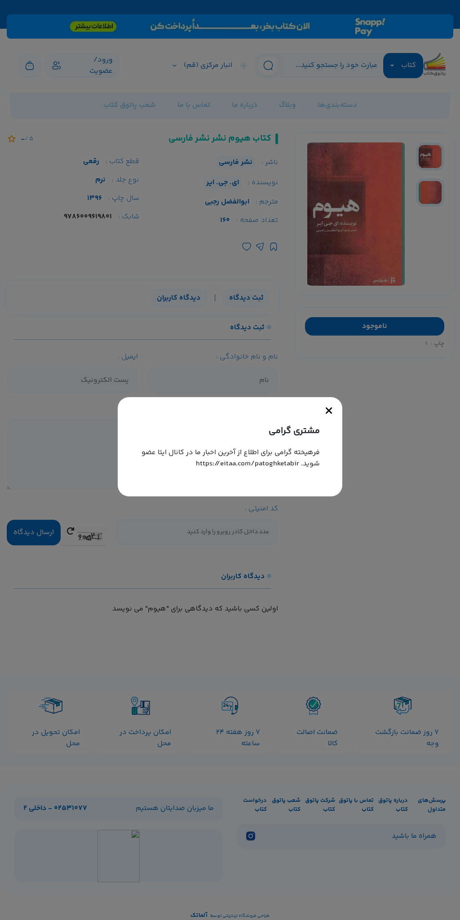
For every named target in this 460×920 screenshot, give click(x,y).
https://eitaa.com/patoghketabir (247, 463)
